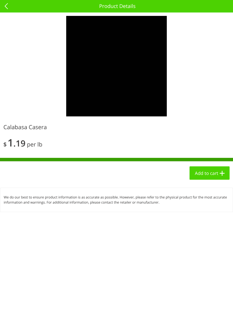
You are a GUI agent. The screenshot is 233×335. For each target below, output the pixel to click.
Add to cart (206, 173)
